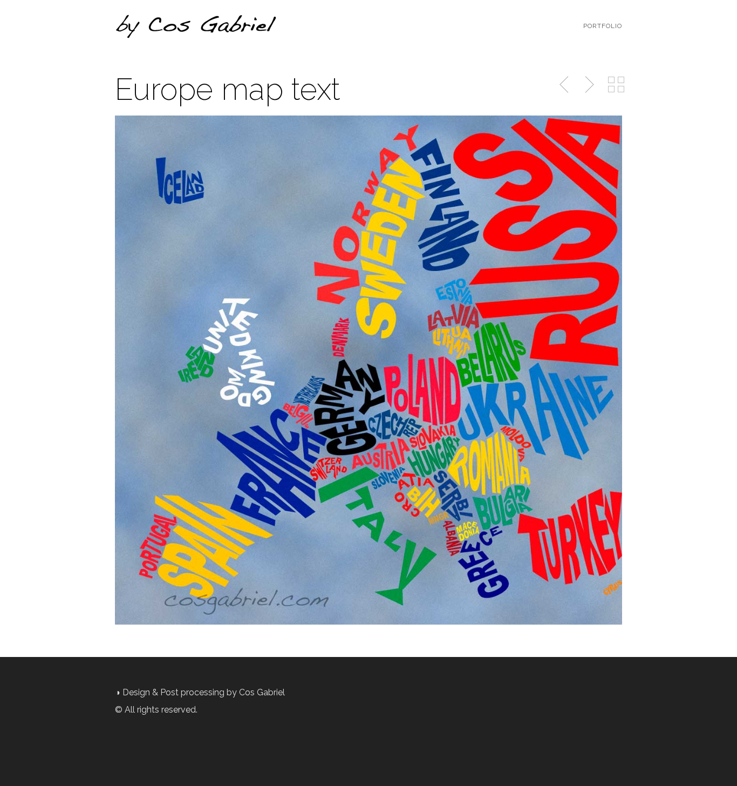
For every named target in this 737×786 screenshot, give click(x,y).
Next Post (588, 84)
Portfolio (602, 26)
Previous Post (565, 84)
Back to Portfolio (616, 84)
